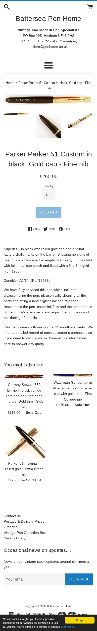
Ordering (11, 527)
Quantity (49, 186)
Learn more (67, 627)
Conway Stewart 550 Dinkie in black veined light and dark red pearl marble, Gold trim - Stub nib (24, 396)
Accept (80, 620)
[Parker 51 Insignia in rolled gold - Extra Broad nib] (24, 440)
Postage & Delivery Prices (24, 521)
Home (10, 83)
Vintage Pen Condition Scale (26, 533)
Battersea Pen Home (48, 18)
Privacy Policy (14, 538)
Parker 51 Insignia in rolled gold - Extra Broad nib (24, 469)
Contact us (12, 516)
